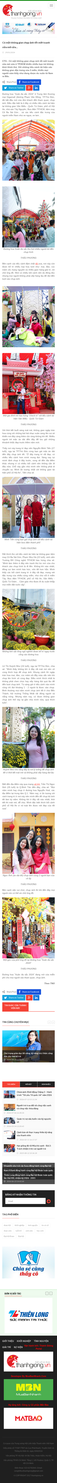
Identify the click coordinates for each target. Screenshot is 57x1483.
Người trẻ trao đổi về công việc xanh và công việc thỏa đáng (34, 1107)
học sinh (40, 1231)
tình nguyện (33, 1225)
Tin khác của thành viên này (15, 1006)
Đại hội (21, 1236)
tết (36, 263)
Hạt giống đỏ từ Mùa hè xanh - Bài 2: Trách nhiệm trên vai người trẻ (34, 1147)
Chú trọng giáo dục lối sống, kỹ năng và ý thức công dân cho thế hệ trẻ (28, 1055)
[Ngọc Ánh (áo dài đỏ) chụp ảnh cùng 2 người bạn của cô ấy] (28, 843)
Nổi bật (28, 1084)
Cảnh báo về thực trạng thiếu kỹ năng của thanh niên (34, 1134)
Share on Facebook (30, 82)
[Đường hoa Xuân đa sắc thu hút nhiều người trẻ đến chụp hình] (28, 216)
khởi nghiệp (19, 1225)
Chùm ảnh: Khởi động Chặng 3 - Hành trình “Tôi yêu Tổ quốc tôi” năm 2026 (34, 1093)
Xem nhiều (46, 1084)
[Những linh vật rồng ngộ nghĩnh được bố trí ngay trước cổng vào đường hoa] (28, 619)
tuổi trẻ (19, 1231)
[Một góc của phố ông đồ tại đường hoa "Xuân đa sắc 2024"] (28, 927)
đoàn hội (7, 1225)
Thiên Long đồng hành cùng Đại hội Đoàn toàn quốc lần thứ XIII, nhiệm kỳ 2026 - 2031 (28, 1176)
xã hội (37, 784)
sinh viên (29, 1231)
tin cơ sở (45, 1225)
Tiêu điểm (11, 1084)
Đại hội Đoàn (9, 1236)
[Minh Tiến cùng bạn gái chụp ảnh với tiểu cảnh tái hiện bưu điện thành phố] (28, 507)
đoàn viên (8, 1231)
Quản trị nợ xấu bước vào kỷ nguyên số (34, 1120)
